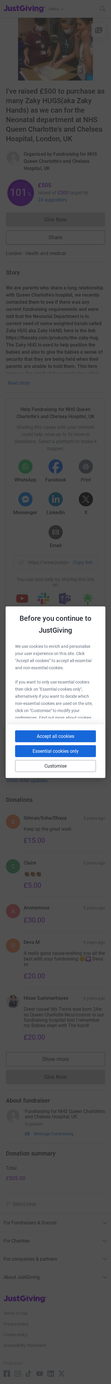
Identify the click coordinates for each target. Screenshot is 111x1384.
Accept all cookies (55, 736)
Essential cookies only (56, 751)
